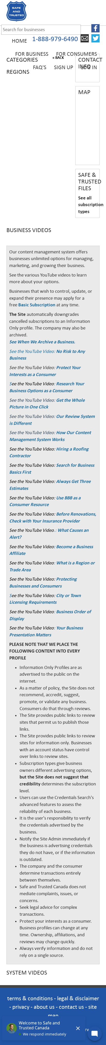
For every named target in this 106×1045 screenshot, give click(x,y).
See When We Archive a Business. (42, 341)
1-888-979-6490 (55, 39)
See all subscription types (90, 204)
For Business (31, 54)
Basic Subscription (36, 304)
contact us (71, 1007)
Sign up (63, 67)
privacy (20, 1007)
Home (19, 41)
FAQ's (39, 67)
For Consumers (76, 54)
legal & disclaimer (78, 998)
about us (44, 1007)
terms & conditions (30, 998)
